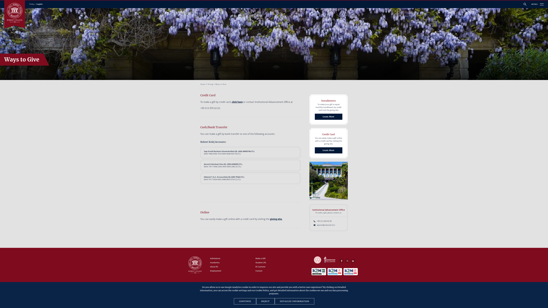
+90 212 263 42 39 (324, 221)
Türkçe (32, 4)
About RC (214, 266)
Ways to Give (220, 84)
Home (203, 84)
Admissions (215, 258)
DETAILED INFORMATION (294, 301)
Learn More (328, 117)
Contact (258, 271)
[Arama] (525, 4)
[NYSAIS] (329, 259)
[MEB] (317, 260)
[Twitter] (347, 261)
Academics (214, 262)
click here (237, 102)
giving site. (276, 219)
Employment (215, 271)
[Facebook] (341, 261)
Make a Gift (260, 258)
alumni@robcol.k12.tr (326, 225)
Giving (210, 84)
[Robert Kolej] (14, 13)
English (40, 4)
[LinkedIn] (353, 261)
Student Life (260, 262)
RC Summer (260, 266)
